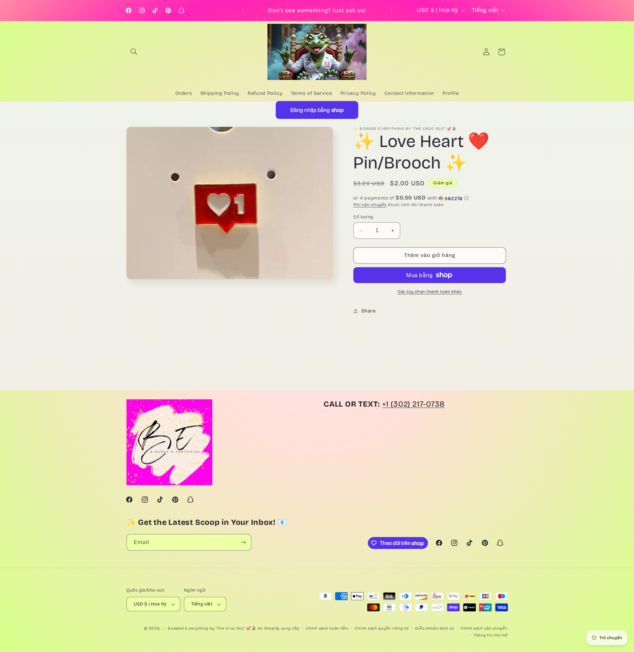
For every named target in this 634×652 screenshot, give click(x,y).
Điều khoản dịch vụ (434, 628)
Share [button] (368, 311)
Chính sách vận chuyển (484, 628)
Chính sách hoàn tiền (327, 628)
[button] (134, 51)
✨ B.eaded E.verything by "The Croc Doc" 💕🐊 (208, 628)
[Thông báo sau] (391, 10)
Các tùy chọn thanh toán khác (430, 291)
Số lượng (363, 217)
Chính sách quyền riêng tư (381, 628)
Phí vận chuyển (370, 204)
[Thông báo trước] (242, 10)
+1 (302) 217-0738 (413, 404)
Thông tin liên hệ (491, 635)
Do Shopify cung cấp (278, 628)
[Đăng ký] (243, 542)
